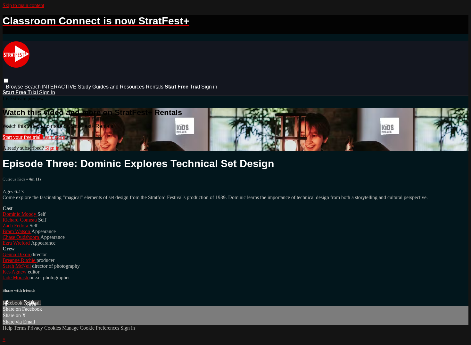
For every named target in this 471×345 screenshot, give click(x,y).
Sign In (47, 92)
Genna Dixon (17, 254)
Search (33, 86)
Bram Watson (17, 231)
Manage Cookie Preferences (91, 328)
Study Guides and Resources (111, 86)
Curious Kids (14, 179)
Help (8, 328)
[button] (6, 81)
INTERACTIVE (59, 86)
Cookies (53, 328)
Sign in (209, 86)
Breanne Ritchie (20, 260)
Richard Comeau (20, 220)
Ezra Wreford (17, 243)
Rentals (154, 86)
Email (35, 303)
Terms (21, 328)
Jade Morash (16, 277)
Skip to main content (23, 5)
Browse (15, 86)
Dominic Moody (20, 214)
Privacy (36, 328)
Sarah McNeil (17, 266)
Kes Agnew (15, 271)
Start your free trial (22, 137)
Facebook (13, 303)
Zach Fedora (16, 225)
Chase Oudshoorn (21, 237)
